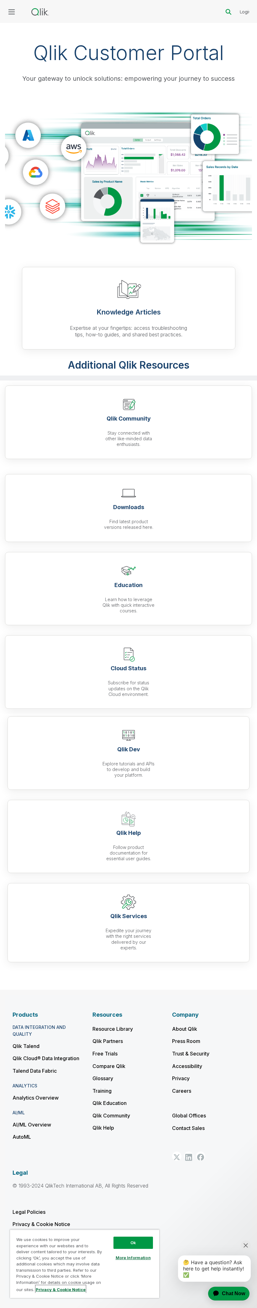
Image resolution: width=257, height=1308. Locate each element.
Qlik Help (103, 1128)
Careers (181, 1091)
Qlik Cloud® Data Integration (46, 1058)
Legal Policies (29, 1212)
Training (102, 1091)
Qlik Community (111, 1115)
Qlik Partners (107, 1041)
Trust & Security (190, 1053)
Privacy (181, 1078)
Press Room (186, 1041)
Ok (133, 1242)
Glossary (102, 1078)
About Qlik (184, 1029)
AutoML (22, 1137)
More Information (133, 1257)
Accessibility (187, 1066)
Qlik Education (109, 1103)
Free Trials (105, 1053)
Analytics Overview (36, 1098)
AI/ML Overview (32, 1125)
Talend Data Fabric (35, 1071)
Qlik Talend (26, 1046)
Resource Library (112, 1029)
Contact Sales (188, 1128)
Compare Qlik (108, 1066)
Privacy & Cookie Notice (41, 1224)
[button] (176, 1156)
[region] (84, 1263)
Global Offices (189, 1115)
